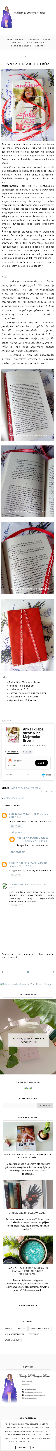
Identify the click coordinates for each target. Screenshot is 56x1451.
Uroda (47, 40)
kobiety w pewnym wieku (33, 838)
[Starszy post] (53, 972)
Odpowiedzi (19, 832)
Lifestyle (17, 43)
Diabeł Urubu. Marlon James (28, 1212)
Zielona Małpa (18, 884)
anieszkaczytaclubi (22, 814)
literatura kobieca (14, 798)
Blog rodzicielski (21, 46)
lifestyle (21, 1328)
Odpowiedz (16, 826)
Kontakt (40, 46)
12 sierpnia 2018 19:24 (34, 841)
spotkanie (34, 1334)
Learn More (22, 1447)
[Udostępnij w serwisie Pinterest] (52, 792)
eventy (8, 1328)
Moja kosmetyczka (14, 1334)
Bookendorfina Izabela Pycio (28, 863)
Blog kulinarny (35, 43)
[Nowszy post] (2, 972)
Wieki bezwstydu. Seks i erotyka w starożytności (27, 1156)
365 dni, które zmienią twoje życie (28, 1040)
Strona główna (14, 40)
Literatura (33, 40)
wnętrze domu (12, 1340)
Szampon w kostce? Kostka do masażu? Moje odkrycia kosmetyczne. (28, 1270)
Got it (34, 1447)
